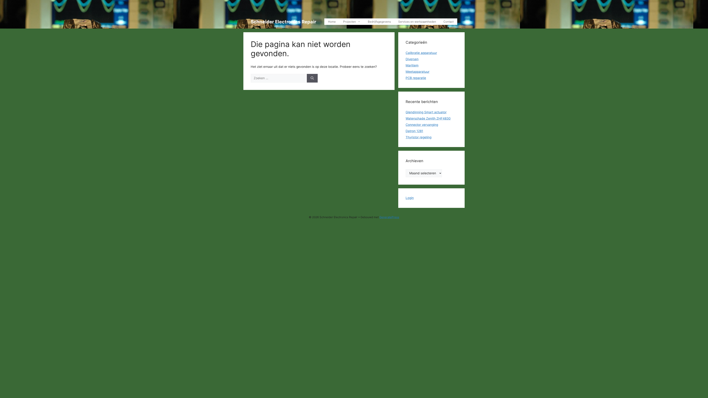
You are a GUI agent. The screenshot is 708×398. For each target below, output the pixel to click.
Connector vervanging (422, 125)
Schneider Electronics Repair (283, 22)
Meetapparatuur (417, 72)
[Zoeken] (312, 78)
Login (410, 198)
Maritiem (412, 65)
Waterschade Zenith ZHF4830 (428, 118)
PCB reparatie (416, 78)
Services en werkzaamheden (417, 21)
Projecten (349, 21)
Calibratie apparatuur (421, 53)
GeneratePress (389, 217)
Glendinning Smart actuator (426, 112)
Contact (448, 21)
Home (332, 21)
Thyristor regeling (418, 137)
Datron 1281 (414, 131)
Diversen (412, 59)
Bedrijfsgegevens (379, 21)
